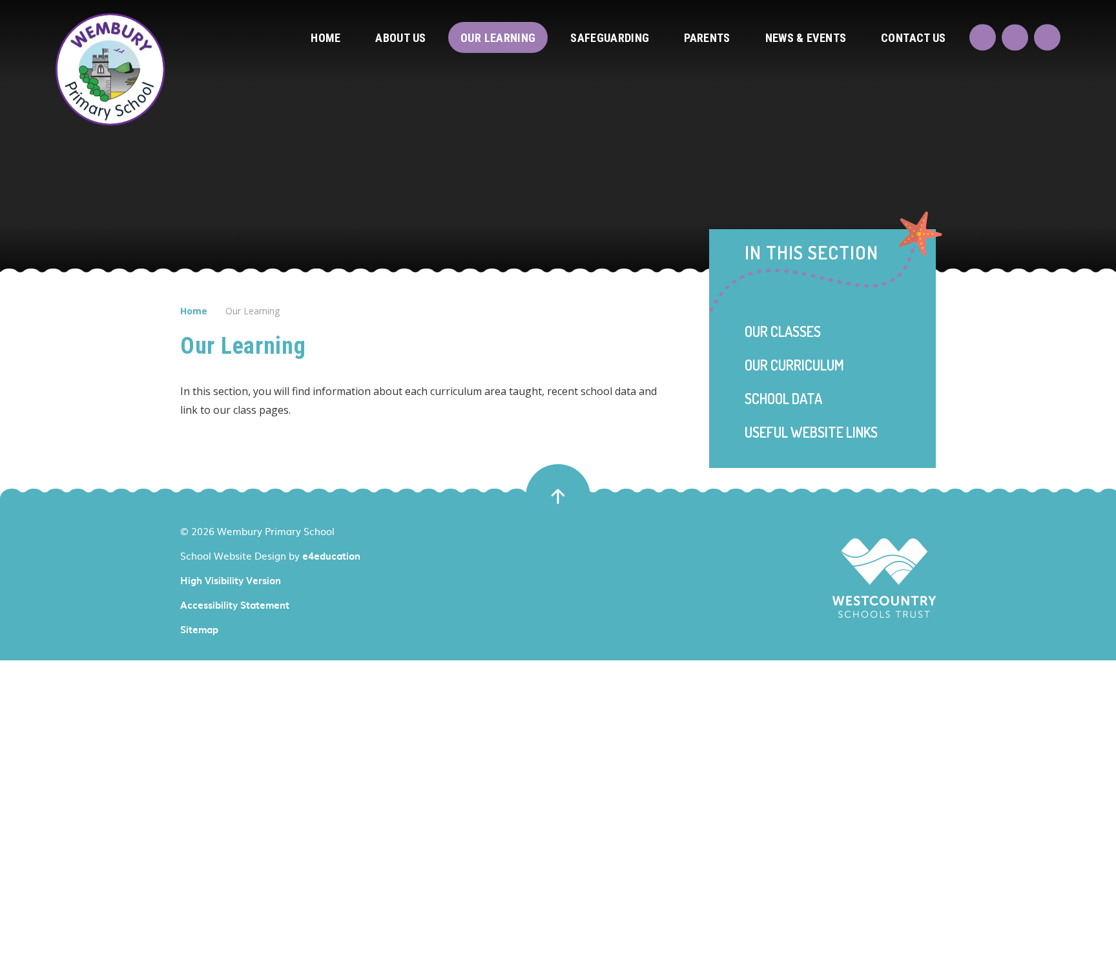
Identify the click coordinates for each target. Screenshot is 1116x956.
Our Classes (783, 331)
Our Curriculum (794, 365)
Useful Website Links (811, 432)
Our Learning (252, 311)
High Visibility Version (230, 580)
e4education (331, 556)
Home (193, 311)
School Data (783, 398)
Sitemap (199, 629)
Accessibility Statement (234, 605)
